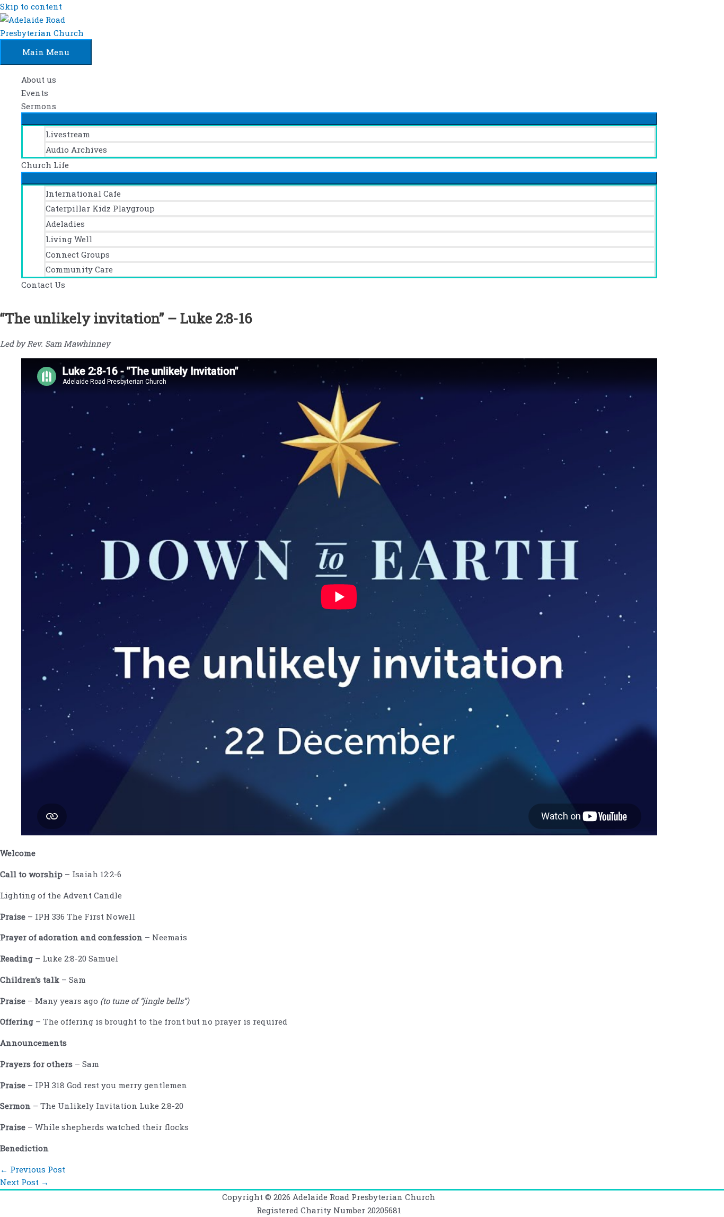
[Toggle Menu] (339, 118)
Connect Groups (78, 254)
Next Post (24, 1182)
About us (38, 79)
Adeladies (65, 223)
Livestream (68, 134)
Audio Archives (76, 149)
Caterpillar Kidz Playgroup (100, 208)
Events (34, 92)
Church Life (45, 165)
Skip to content (31, 6)
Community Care (79, 269)
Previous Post (32, 1169)
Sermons (38, 106)
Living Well (69, 239)
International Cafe (83, 193)
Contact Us (43, 284)
